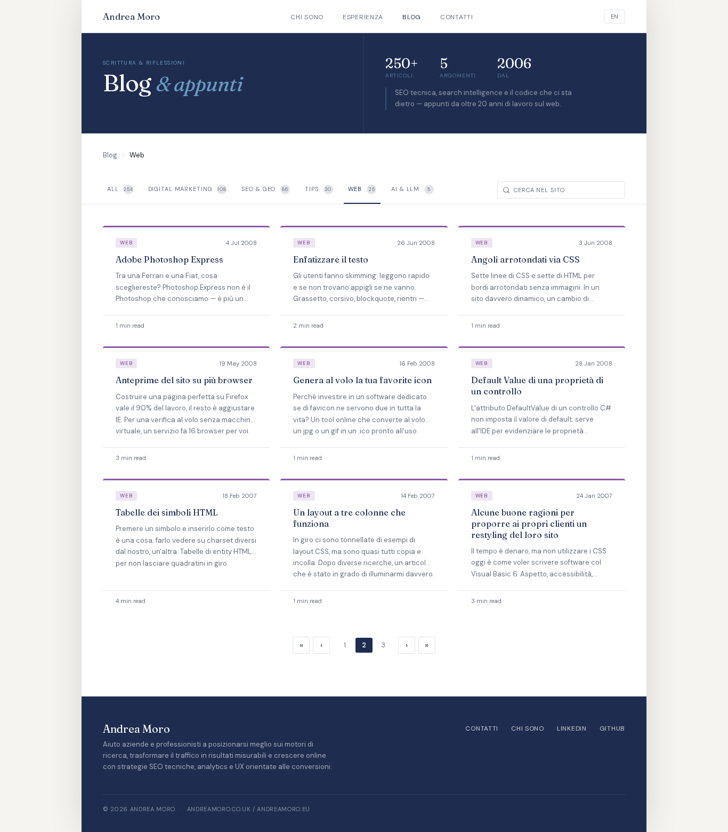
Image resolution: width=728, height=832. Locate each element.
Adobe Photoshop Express (169, 259)
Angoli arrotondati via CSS (525, 259)
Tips (318, 189)
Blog (411, 17)
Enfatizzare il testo (330, 259)
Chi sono (306, 17)
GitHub (612, 728)
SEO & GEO (264, 189)
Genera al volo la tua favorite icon (362, 380)
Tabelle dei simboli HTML (167, 512)
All (120, 189)
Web (361, 189)
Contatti (456, 17)
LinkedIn (572, 728)
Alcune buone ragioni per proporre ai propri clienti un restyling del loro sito (529, 523)
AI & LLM (411, 189)
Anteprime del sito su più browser (184, 380)
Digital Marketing (187, 189)
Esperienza (363, 17)
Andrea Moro (131, 16)
